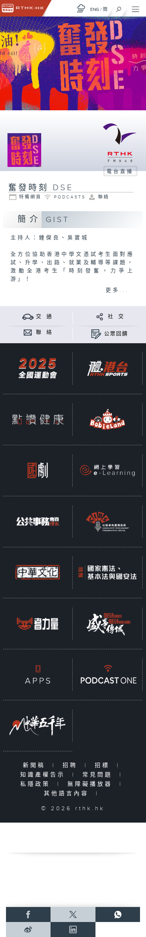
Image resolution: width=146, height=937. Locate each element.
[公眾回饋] (96, 333)
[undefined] (81, 8)
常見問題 (99, 775)
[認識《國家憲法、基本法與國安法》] (107, 572)
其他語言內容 (68, 793)
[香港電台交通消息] (27, 316)
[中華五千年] (37, 725)
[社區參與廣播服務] (107, 521)
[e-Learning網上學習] (107, 470)
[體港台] (107, 368)
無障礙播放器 (91, 784)
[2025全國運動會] (37, 368)
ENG (94, 9)
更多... (117, 290)
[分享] (99, 316)
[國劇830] (37, 470)
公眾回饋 (116, 334)
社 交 (116, 317)
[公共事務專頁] (37, 521)
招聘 (72, 765)
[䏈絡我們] (27, 332)
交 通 (44, 317)
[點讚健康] (37, 419)
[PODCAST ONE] (107, 674)
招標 (104, 765)
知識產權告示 (44, 775)
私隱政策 (37, 784)
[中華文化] (37, 572)
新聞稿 (36, 765)
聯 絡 (44, 332)
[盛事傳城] (107, 623)
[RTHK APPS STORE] (37, 674)
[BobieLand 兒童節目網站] (107, 419)
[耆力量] (37, 623)
